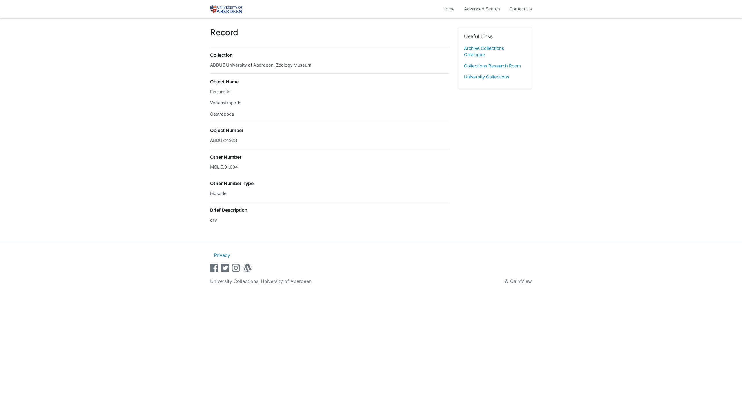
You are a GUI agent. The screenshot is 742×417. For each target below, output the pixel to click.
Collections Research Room (492, 66)
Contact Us (520, 9)
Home (449, 9)
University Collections (486, 77)
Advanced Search (482, 9)
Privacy (222, 255)
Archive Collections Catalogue (484, 51)
